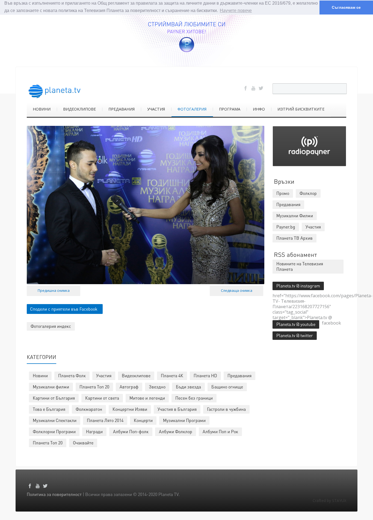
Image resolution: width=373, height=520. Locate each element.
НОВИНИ (42, 109)
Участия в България (177, 409)
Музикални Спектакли (54, 420)
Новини (40, 375)
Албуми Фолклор (175, 431)
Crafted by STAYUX (329, 500)
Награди (94, 431)
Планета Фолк (72, 375)
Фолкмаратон (89, 409)
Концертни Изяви (130, 409)
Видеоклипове (136, 375)
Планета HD (205, 375)
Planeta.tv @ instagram (298, 286)
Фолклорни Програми (54, 431)
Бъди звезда (188, 387)
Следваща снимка (236, 290)
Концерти (143, 420)
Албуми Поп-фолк (131, 431)
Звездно (157, 387)
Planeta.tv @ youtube (295, 324)
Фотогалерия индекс (51, 326)
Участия (103, 375)
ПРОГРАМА (229, 109)
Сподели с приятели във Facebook (63, 309)
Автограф (129, 387)
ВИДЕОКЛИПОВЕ (79, 109)
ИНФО (259, 109)
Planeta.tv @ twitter (294, 335)
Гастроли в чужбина (226, 409)
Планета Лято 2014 (105, 420)
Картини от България (54, 398)
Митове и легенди (147, 398)
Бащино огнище (227, 387)
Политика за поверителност (54, 494)
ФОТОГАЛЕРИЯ (191, 109)
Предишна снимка (54, 290)
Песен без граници (194, 398)
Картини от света (102, 398)
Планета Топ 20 (94, 387)
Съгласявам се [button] (346, 7)
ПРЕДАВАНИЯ (121, 109)
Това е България (49, 409)
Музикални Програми (184, 420)
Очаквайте (83, 442)
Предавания (239, 375)
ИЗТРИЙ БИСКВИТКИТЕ (300, 109)
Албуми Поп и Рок (220, 431)
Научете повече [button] (236, 10)
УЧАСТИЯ (156, 109)
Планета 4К (172, 375)
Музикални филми (51, 387)
